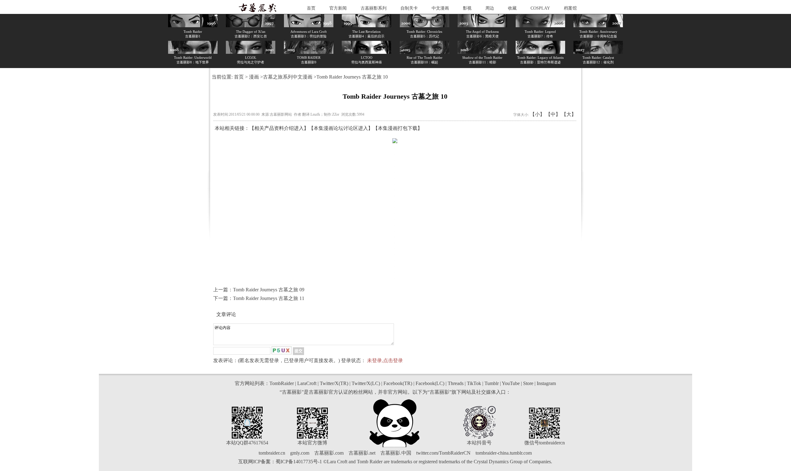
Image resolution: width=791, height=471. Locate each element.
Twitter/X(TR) (334, 383)
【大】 (568, 114)
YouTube (511, 383)
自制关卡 (409, 8)
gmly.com (299, 453)
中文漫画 (440, 8)
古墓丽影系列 (374, 8)
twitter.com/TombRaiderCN (443, 453)
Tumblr (491, 383)
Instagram (546, 383)
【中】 (553, 114)
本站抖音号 (479, 442)
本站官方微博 (312, 442)
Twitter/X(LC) (366, 383)
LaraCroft (306, 383)
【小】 (537, 114)
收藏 (512, 8)
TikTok (474, 383)
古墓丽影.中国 (395, 453)
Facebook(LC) (430, 383)
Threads (455, 383)
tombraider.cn (272, 453)
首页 (311, 8)
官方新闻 (338, 8)
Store (528, 383)
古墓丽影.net (362, 453)
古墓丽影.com (329, 453)
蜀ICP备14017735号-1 (299, 461)
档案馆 (570, 8)
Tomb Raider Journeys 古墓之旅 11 (268, 298)
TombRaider (281, 383)
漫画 (254, 76)
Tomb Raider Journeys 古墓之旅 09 (268, 289)
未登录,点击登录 (385, 360)
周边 (489, 8)
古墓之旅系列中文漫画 (287, 76)
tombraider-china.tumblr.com (504, 453)
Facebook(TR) (397, 383)
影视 (467, 8)
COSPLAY (540, 8)
